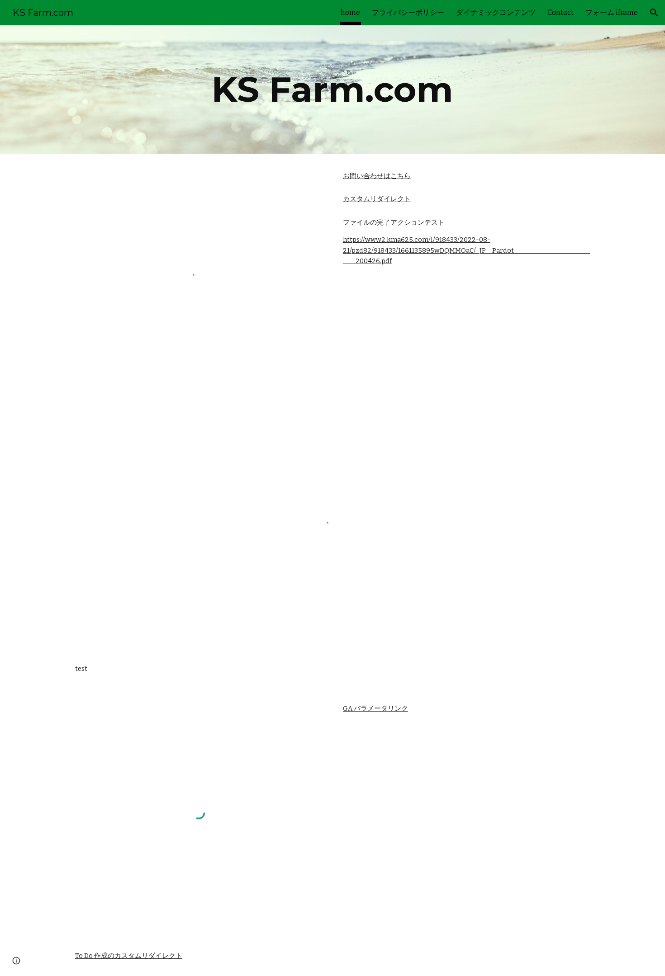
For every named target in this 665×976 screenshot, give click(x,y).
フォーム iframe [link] (611, 12)
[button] (654, 13)
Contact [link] (560, 12)
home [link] (350, 12)
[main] (332, 89)
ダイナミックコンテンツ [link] (496, 12)
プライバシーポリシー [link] (408, 12)
